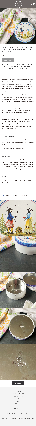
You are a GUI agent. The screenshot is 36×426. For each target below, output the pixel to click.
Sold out (8, 60)
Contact (18, 403)
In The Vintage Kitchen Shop (18, 4)
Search (18, 391)
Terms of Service (18, 393)
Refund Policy (17, 396)
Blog (18, 398)
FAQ (18, 401)
